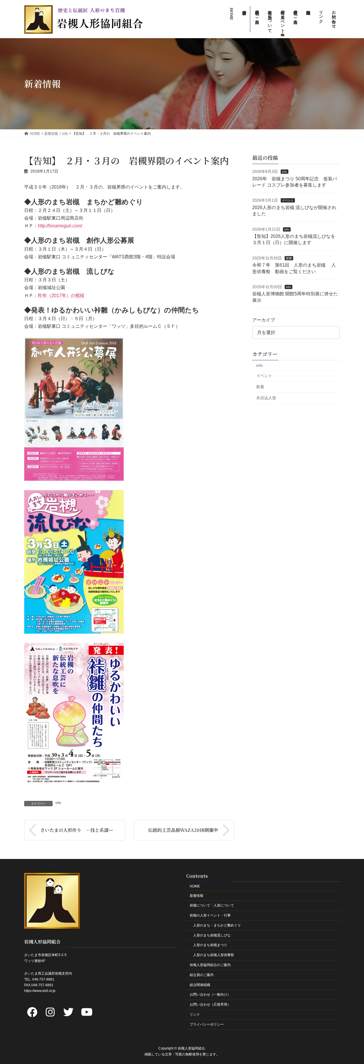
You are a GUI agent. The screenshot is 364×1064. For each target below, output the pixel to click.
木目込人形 (266, 397)
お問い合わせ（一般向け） (210, 995)
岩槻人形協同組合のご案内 (210, 965)
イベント (287, 200)
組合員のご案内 (202, 975)
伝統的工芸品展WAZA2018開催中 (183, 830)
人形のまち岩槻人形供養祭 (213, 955)
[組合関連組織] (307, 19)
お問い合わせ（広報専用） (210, 1004)
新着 (289, 257)
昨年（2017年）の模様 (61, 295)
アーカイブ (263, 320)
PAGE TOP (350, 1026)
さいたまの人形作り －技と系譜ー (79, 830)
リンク (195, 1014)
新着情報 (196, 895)
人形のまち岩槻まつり (210, 945)
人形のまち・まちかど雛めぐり (217, 925)
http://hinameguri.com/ (60, 225)
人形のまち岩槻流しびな (212, 935)
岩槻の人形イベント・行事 (210, 915)
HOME (195, 886)
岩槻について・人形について (212, 905)
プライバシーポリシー (207, 1024)
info (58, 803)
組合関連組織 (200, 985)
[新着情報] (243, 19)
